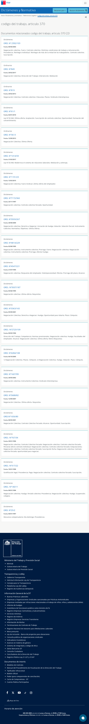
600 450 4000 (27, 713)
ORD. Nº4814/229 (12, 242)
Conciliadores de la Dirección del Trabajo (23, 654)
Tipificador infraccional (16, 671)
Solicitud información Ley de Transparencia (24, 580)
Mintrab (10, 564)
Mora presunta (13, 631)
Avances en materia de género (19, 643)
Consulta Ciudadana (15, 651)
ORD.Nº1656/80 (11, 416)
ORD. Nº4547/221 (12, 266)
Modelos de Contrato (15, 665)
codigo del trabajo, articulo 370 (47, 16)
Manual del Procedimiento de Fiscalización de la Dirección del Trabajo (34, 668)
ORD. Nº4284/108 (12, 353)
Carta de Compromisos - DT (17, 679)
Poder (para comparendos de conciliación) (23, 676)
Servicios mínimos (14, 614)
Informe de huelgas (14, 605)
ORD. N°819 (9, 90)
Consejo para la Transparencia (19, 583)
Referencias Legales (29, 16)
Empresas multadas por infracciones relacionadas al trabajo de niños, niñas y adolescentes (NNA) (45, 602)
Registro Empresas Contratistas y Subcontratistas (26, 611)
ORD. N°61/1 (9, 111)
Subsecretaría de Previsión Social (20, 569)
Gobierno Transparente (16, 577)
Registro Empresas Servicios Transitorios (22, 619)
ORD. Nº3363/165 (12, 308)
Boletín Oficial (12, 673)
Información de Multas (16, 622)
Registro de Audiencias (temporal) (20, 589)
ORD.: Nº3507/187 (12, 287)
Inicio (3, 16)
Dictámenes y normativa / (14, 16)
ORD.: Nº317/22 (11, 465)
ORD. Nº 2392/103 (12, 43)
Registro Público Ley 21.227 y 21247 (20, 657)
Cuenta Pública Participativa (18, 682)
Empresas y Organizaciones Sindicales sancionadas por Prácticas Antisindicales (38, 599)
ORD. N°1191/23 (11, 177)
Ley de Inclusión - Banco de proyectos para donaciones (28, 634)
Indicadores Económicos (16, 640)
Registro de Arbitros (14, 617)
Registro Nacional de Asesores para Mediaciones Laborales (30, 629)
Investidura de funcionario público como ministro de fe (28, 608)
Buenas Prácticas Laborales (17, 597)
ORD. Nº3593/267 (12, 219)
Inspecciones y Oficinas (27, 715)
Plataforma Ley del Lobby (16, 586)
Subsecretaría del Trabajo (17, 566)
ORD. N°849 (9, 69)
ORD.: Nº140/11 (11, 486)
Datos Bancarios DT (14, 648)
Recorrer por (59, 10)
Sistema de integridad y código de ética (22, 646)
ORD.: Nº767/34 (11, 437)
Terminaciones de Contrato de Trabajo (22, 625)
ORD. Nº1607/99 (11, 374)
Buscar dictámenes (77, 10)
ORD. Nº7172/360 (12, 198)
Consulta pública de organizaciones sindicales (25, 637)
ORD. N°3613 (10, 134)
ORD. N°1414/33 (11, 156)
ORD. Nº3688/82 (11, 395)
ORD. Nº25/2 (9, 510)
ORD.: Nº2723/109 (12, 329)
